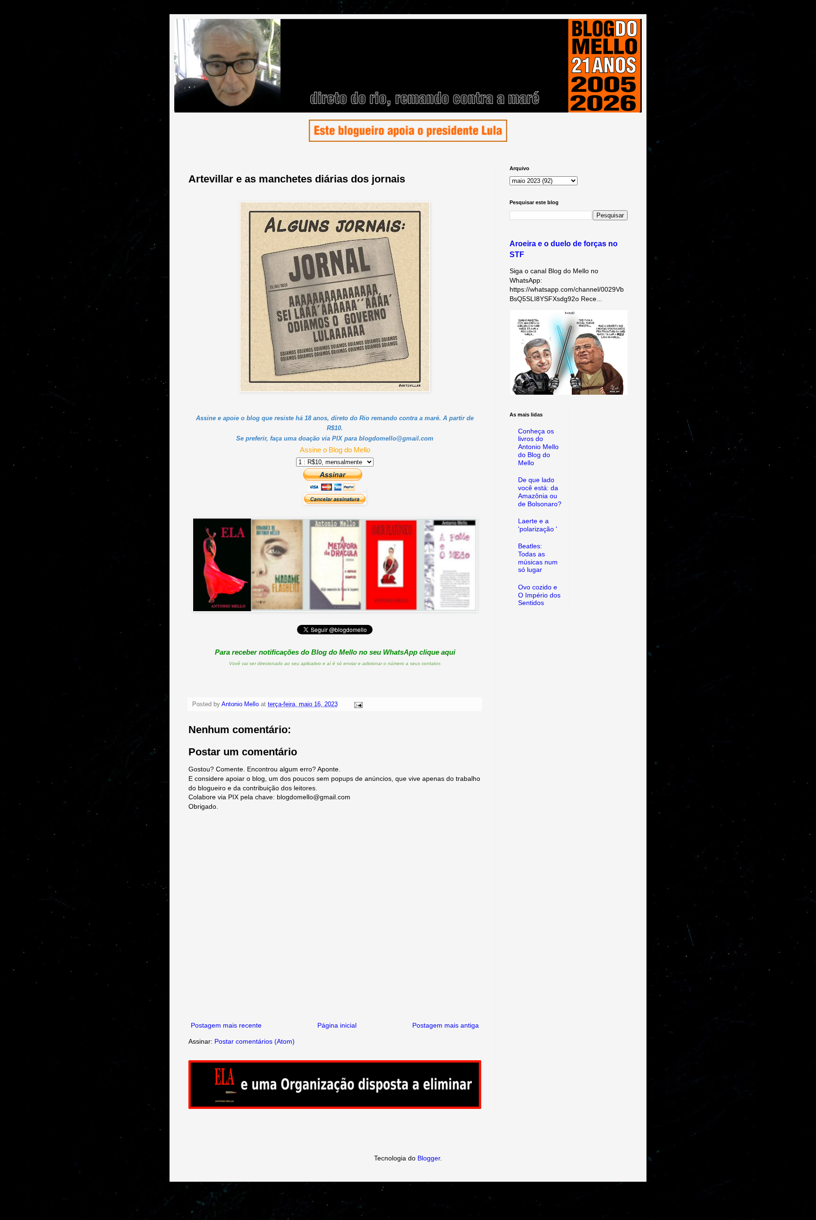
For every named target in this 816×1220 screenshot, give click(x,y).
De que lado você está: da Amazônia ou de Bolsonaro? (539, 491)
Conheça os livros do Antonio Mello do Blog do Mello (538, 447)
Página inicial (337, 1025)
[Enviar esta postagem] (358, 704)
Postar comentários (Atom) (254, 1041)
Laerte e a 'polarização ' (537, 525)
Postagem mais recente (226, 1025)
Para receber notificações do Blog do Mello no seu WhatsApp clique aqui (335, 652)
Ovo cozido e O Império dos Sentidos (539, 595)
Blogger (428, 1158)
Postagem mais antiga (445, 1025)
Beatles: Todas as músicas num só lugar (538, 557)
